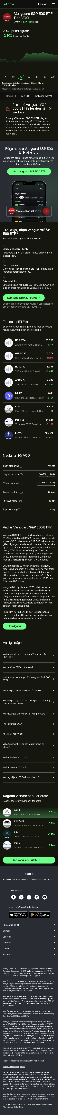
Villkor (48, 1053)
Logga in (42, 4)
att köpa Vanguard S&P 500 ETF (23, 307)
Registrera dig (7, 83)
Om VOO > (25, 96)
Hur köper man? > (43, 96)
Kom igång (14, 626)
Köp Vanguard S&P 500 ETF (29, 171)
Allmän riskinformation (11, 1067)
